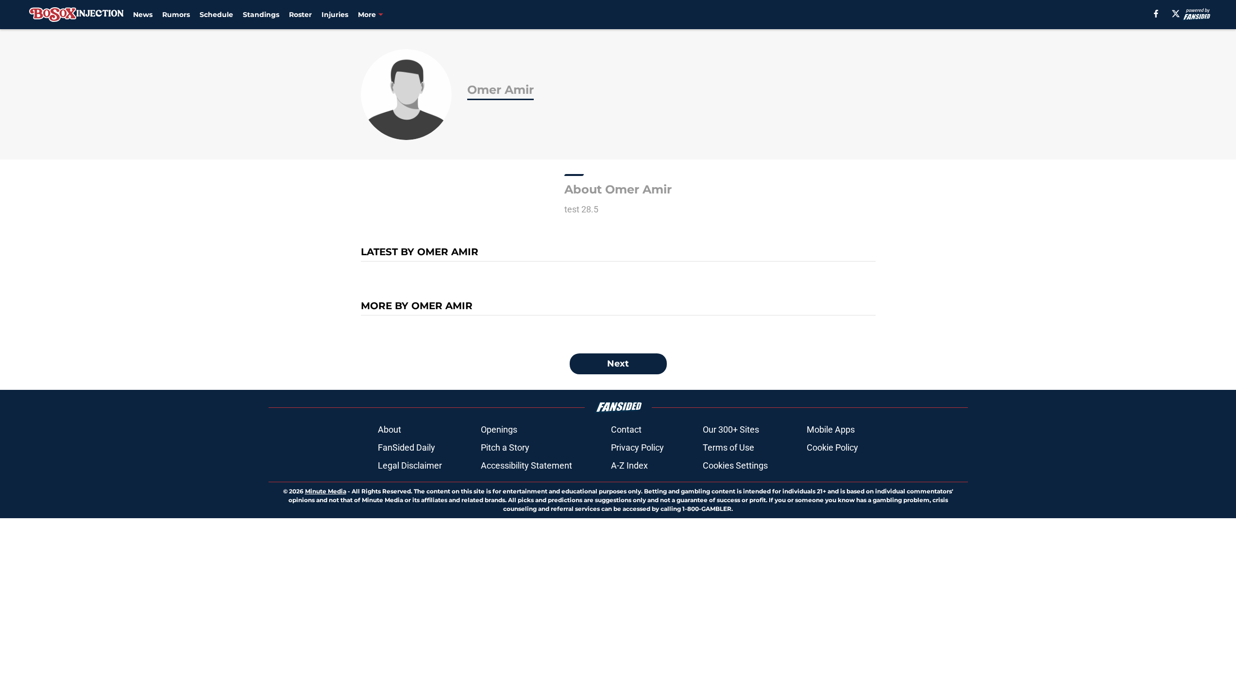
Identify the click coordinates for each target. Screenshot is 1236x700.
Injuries (335, 14)
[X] (1176, 14)
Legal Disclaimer (410, 465)
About (389, 429)
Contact (626, 429)
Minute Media (325, 491)
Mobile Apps (831, 429)
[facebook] (1156, 14)
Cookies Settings (735, 465)
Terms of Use (728, 447)
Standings (261, 14)
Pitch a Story (505, 447)
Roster (300, 14)
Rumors (176, 14)
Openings (499, 429)
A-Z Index (629, 465)
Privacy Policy (637, 447)
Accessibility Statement (526, 465)
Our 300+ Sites (731, 429)
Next (618, 363)
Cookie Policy (832, 447)
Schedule (216, 14)
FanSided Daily (406, 447)
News (142, 14)
